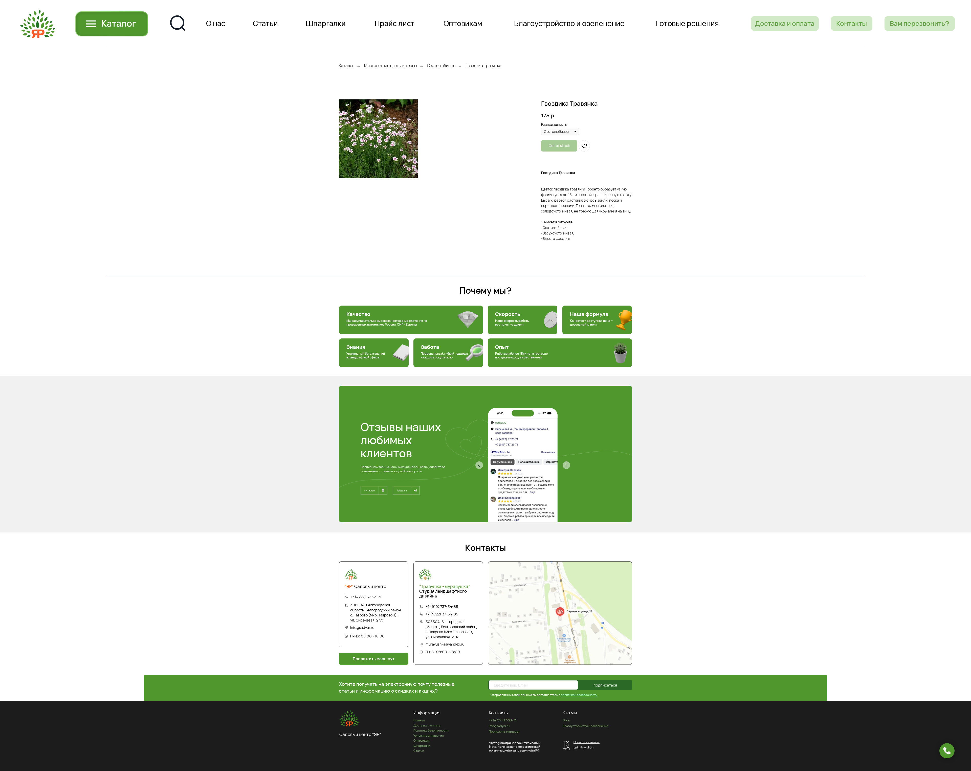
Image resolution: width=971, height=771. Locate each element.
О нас (567, 720)
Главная (419, 720)
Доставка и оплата (426, 725)
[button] (920, 23)
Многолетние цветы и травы (390, 65)
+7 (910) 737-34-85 (442, 606)
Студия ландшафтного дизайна (444, 591)
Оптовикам (421, 740)
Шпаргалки (421, 745)
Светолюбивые (441, 65)
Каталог (346, 65)
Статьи (418, 750)
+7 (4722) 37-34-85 (442, 614)
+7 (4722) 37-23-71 (365, 596)
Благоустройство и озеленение (585, 726)
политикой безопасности (579, 695)
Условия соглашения (428, 735)
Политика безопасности (431, 730)
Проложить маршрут (504, 731)
